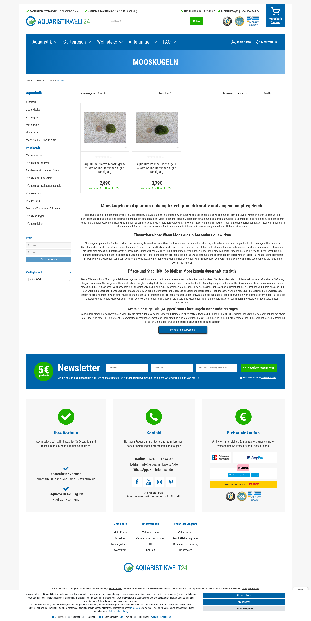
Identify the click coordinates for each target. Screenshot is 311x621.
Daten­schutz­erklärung (118, 611)
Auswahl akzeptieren (244, 608)
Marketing (92, 617)
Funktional (144, 617)
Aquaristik (42, 42)
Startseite (29, 80)
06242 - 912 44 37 (204, 11)
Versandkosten (115, 588)
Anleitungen (140, 42)
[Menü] (306, 589)
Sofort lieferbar (50, 279)
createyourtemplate (250, 588)
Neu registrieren (120, 544)
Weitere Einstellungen (161, 617)
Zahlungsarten (150, 532)
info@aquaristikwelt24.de (244, 11)
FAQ (167, 42)
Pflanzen (51, 80)
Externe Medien (111, 617)
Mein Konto (120, 532)
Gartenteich (74, 42)
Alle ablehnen (244, 602)
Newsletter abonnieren (261, 367)
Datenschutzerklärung (185, 544)
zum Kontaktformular (153, 492)
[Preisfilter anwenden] (48, 259)
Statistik (76, 617)
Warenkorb (120, 550)
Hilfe (150, 544)
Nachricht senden (162, 470)
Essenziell (61, 617)
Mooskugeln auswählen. (182, 329)
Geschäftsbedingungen (186, 538)
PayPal (128, 617)
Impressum (185, 550)
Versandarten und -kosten (150, 538)
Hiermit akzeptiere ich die (260, 377)
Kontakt (150, 550)
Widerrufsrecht (186, 532)
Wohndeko (107, 42)
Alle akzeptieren (244, 595)
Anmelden (120, 538)
